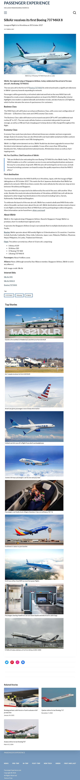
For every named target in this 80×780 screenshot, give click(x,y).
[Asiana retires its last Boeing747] (21, 729)
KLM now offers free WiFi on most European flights (22, 581)
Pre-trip (15, 763)
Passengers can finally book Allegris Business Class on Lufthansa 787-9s (29, 512)
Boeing (19, 295)
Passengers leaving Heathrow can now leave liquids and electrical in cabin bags (31, 615)
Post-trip (36, 763)
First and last (70, 763)
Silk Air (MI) (8, 277)
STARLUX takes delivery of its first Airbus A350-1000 (23, 650)
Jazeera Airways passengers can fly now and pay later (22, 477)
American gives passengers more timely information (22, 408)
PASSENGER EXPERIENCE (27, 3)
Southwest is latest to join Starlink (16, 546)
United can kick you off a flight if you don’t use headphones (24, 443)
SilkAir (28, 295)
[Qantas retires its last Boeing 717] (58, 697)
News (6, 763)
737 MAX (9, 295)
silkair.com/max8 (38, 210)
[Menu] (5, 12)
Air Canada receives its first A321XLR (17, 374)
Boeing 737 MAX (35, 88)
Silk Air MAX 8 (9, 281)
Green (58, 763)
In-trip (25, 763)
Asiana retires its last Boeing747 (15, 742)
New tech (48, 763)
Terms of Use (8, 778)
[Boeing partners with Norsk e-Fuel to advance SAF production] (21, 697)
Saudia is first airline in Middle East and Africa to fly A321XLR (25, 339)
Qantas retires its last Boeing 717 (52, 710)
